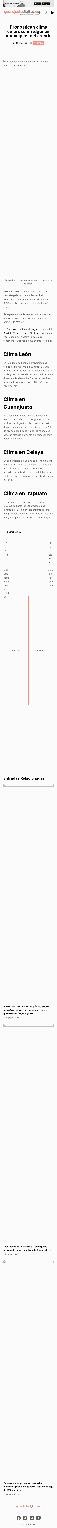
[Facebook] (19, 1518)
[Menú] (52, 12)
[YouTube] (38, 1518)
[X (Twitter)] (25, 1518)
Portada (38, 43)
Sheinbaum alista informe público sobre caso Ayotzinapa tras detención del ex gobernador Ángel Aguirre (26, 1010)
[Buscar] (46, 12)
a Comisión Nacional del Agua (21, 329)
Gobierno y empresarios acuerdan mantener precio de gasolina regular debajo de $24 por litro (28, 1486)
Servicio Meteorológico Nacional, (21, 333)
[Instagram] (32, 1518)
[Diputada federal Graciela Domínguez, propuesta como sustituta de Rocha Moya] (28, 1133)
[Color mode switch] (39, 12)
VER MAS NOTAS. (13, 532)
